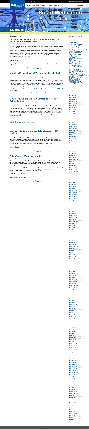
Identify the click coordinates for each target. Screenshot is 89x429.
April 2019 (73, 231)
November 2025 (74, 103)
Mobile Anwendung (75, 78)
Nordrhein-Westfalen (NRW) (75, 79)
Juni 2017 (73, 267)
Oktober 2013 (74, 347)
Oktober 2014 (74, 325)
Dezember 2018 (74, 240)
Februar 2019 (74, 236)
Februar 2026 (74, 97)
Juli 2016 (73, 289)
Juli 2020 (73, 200)
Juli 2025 (73, 111)
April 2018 (73, 252)
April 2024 (73, 134)
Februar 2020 (74, 211)
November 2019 (74, 217)
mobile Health (78, 78)
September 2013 (74, 349)
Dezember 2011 (74, 389)
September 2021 (74, 171)
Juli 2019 (73, 225)
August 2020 (74, 198)
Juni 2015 (73, 308)
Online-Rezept (71, 80)
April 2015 (73, 312)
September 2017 (74, 262)
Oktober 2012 (74, 370)
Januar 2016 (74, 302)
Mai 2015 (73, 310)
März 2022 (73, 165)
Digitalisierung (75, 55)
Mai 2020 (73, 205)
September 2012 (74, 372)
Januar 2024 (74, 138)
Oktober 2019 (74, 219)
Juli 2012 (73, 376)
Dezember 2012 (74, 366)
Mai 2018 (73, 250)
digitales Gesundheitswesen (77, 53)
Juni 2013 (73, 354)
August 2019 (74, 223)
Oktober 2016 (74, 283)
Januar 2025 (74, 124)
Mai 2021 (73, 180)
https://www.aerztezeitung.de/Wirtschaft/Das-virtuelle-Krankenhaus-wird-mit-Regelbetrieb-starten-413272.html (38, 88)
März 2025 (73, 120)
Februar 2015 (74, 316)
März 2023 (73, 153)
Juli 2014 (73, 329)
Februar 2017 (74, 275)
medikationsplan (73, 76)
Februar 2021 (74, 186)
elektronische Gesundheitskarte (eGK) (76, 61)
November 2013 (74, 345)
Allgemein (31, 67)
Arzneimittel (73, 47)
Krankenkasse (74, 73)
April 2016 (73, 296)
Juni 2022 (73, 163)
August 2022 (74, 161)
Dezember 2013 (74, 343)
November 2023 (74, 142)
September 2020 (74, 196)
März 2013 (73, 360)
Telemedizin (74, 83)
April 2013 (73, 358)
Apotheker (37, 180)
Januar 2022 (74, 167)
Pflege (47, 67)
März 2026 (73, 95)
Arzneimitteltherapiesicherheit (76, 48)
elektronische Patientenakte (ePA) (74, 64)
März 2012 (73, 385)
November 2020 (74, 192)
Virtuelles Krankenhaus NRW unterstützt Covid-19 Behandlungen (34, 100)
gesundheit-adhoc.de (15, 177)
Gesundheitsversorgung (76, 71)
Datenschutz (78, 51)
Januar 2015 (74, 318)
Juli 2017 (73, 265)
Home (29, 5)
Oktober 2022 (74, 157)
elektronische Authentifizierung (73, 58)
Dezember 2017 (74, 260)
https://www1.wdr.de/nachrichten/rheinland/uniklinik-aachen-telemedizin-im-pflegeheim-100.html (35, 63)
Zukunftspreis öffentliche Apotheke (27, 156)
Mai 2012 (73, 380)
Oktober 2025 (74, 105)
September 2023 (74, 147)
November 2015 (74, 304)
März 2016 (73, 298)
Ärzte (35, 67)
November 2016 (74, 281)
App (79, 46)
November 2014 (74, 323)
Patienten (43, 67)
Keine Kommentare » (37, 68)
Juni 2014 (73, 331)
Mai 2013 (73, 356)
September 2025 (74, 107)
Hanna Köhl (19, 158)
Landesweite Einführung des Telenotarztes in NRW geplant (34, 132)
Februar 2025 (74, 122)
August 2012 (74, 374)
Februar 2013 (74, 362)
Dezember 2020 (74, 190)
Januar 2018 (74, 258)
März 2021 (73, 184)
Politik (78, 80)
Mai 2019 (73, 229)
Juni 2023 (73, 151)
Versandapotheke (72, 85)
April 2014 (73, 335)
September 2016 (74, 285)
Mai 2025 (73, 115)
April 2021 (73, 182)
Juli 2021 (73, 175)
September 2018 (74, 246)
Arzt (70, 49)
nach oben (63, 423)
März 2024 (73, 136)
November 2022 (74, 155)
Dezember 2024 (74, 126)
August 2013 (74, 351)
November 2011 (74, 391)
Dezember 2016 (74, 279)
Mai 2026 (73, 93)
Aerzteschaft (72, 44)
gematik (76, 69)
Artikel (72, 36)
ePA (76, 68)
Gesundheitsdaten (75, 70)
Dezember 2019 (74, 215)
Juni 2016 (73, 291)
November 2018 (74, 242)
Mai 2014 (73, 333)
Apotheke (78, 44)
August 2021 (74, 173)
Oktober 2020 (74, 194)
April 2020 (73, 207)
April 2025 (73, 118)
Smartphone (72, 81)
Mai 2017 (73, 269)
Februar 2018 (74, 256)
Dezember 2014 (74, 320)
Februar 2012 (74, 387)
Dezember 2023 (74, 140)
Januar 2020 (74, 213)
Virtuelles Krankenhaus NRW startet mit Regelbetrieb (35, 73)
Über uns (56, 5)
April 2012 (73, 383)
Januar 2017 (74, 277)
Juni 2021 (73, 178)
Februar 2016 (74, 300)
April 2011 (73, 395)
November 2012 (74, 368)
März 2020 (73, 209)
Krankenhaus (38, 67)
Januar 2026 (74, 99)
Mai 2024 (73, 132)
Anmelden (80, 5)
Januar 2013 (74, 364)
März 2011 (73, 397)
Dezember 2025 (74, 101)
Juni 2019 (73, 227)
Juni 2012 (73, 378)
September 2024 (74, 130)
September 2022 (74, 159)
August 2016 (74, 287)
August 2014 (74, 327)
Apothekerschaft (73, 45)
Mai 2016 (73, 294)
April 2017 (73, 271)
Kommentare (80, 36)
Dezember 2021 (74, 169)
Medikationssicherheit (73, 77)
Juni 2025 (73, 113)
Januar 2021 (74, 188)
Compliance (71, 51)
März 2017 (73, 273)
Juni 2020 (73, 202)
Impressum (36, 5)
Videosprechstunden (73, 86)
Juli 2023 (73, 149)
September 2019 (74, 221)
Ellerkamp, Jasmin (21, 43)
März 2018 (73, 254)
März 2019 (73, 234)
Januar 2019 (74, 238)
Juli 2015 (73, 306)
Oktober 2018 (74, 244)
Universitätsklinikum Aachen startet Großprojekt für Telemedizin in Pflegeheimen (34, 40)
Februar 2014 (74, 339)
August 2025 (74, 109)
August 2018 (74, 248)
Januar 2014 (74, 341)
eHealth (76, 56)
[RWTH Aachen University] (17, 8)
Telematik (78, 81)
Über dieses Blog (46, 5)
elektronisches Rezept (76, 67)
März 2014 (73, 337)
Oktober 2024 (74, 128)
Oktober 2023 (74, 144)
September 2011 (74, 393)
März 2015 (73, 314)
